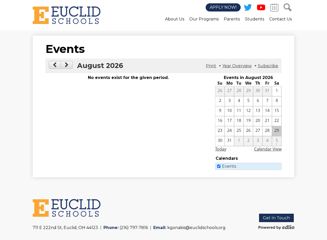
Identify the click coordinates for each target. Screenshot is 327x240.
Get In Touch (276, 217)
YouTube (261, 7)
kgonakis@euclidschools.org (196, 227)
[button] (174, 22)
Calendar (274, 7)
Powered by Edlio (276, 227)
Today (220, 149)
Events (229, 166)
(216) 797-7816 (134, 227)
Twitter (248, 7)
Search (288, 7)
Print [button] (211, 65)
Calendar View (268, 149)
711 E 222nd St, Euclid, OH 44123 (65, 227)
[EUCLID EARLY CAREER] (66, 15)
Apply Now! (223, 7)
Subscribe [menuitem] (268, 65)
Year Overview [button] (237, 65)
